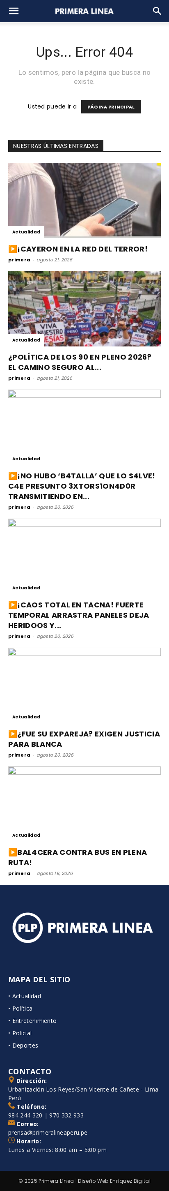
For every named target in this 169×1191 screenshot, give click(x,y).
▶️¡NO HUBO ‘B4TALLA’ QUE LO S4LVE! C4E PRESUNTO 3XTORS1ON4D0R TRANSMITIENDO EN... (81, 486)
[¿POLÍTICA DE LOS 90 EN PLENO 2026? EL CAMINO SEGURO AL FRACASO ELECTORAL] (84, 309)
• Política (20, 1008)
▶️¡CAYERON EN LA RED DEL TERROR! (78, 249)
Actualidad (26, 232)
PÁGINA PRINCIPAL (111, 107)
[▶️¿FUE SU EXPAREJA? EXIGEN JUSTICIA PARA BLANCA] (84, 685)
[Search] (157, 11)
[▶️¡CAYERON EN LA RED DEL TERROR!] (84, 200)
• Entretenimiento (32, 1021)
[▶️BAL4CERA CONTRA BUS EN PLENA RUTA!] (84, 804)
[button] (14, 11)
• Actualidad (24, 996)
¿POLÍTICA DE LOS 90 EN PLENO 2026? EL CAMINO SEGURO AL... (79, 362)
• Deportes (23, 1045)
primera (19, 259)
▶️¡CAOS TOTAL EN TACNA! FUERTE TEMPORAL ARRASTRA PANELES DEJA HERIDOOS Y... (78, 615)
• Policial (20, 1033)
